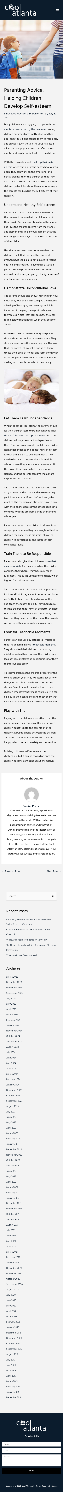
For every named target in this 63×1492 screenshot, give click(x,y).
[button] (57, 10)
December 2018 (14, 1397)
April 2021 (11, 1247)
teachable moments (44, 645)
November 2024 (14, 1031)
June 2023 (11, 1117)
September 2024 (14, 1042)
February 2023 (13, 1139)
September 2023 (14, 1101)
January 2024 (12, 1085)
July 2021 (10, 1230)
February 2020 (13, 1322)
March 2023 (12, 1133)
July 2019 (10, 1360)
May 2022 (11, 1176)
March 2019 (12, 1381)
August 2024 (12, 1047)
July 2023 (10, 1112)
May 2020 (11, 1306)
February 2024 (13, 1079)
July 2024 (11, 1052)
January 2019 (12, 1392)
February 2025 (13, 1020)
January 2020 (12, 1327)
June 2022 (11, 1171)
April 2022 (11, 1182)
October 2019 (12, 1344)
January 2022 (12, 1198)
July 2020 (11, 1295)
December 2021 (13, 1203)
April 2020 (11, 1311)
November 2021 (14, 1209)
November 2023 (14, 1090)
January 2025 (12, 1026)
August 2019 (12, 1354)
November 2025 (14, 988)
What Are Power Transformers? (21, 955)
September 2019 (14, 1349)
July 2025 (11, 999)
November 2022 (14, 1155)
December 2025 (14, 982)
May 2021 (11, 1241)
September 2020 (14, 1284)
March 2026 (12, 977)
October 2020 (13, 1279)
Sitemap (54, 1486)
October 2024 (13, 1036)
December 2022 (14, 1149)
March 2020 (12, 1317)
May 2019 (11, 1371)
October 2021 (12, 1214)
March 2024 (12, 1074)
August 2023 (12, 1106)
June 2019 (11, 1365)
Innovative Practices (15, 114)
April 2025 (11, 1009)
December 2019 (13, 1333)
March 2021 (12, 1252)
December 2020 (14, 1268)
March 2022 (12, 1187)
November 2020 (14, 1274)
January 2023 (12, 1144)
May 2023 (11, 1122)
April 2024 (11, 1069)
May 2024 (11, 1063)
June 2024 (11, 1058)
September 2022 (14, 1166)
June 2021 (11, 1236)
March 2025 (12, 1015)
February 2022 (13, 1193)
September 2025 (14, 993)
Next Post (54, 871)
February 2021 (13, 1257)
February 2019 (13, 1387)
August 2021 (12, 1225)
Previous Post (11, 871)
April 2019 (11, 1376)
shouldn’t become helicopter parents (24, 436)
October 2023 (13, 1096)
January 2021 (12, 1263)
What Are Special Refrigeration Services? (26, 940)
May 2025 (11, 1004)
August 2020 (12, 1290)
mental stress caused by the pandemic (25, 129)
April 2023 (11, 1128)
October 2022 (13, 1160)
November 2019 (14, 1338)
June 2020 (11, 1300)
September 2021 (14, 1220)
